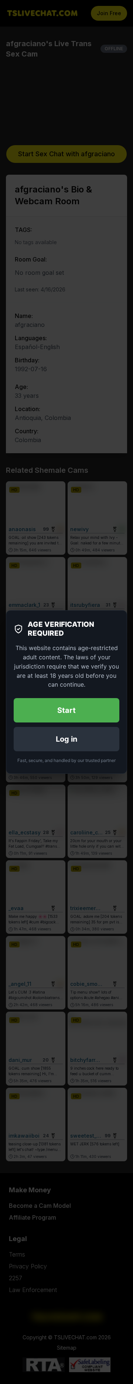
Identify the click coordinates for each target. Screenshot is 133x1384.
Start (66, 710)
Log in (66, 739)
